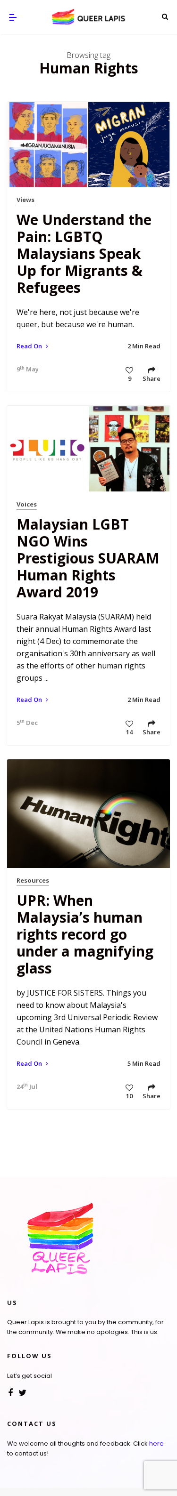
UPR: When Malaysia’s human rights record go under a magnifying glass (85, 934)
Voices (27, 504)
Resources (33, 880)
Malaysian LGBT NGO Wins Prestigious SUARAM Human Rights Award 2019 (88, 558)
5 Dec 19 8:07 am (25, 722)
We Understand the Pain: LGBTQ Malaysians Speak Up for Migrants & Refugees (84, 253)
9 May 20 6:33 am (25, 369)
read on (30, 346)
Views (25, 199)
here (156, 1443)
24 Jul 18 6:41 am (25, 1086)
